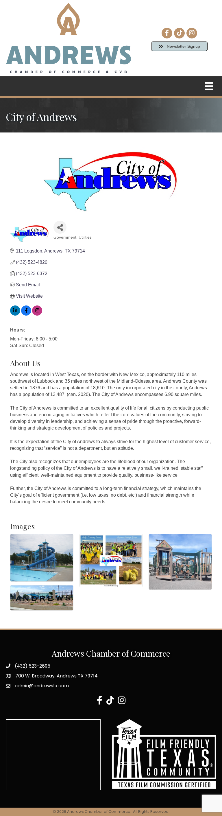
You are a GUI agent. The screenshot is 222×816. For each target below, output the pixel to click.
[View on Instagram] (37, 314)
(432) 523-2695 (32, 666)
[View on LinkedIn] (15, 314)
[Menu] (209, 86)
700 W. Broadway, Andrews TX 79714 (56, 676)
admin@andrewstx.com (42, 685)
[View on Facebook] (26, 314)
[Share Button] (59, 227)
